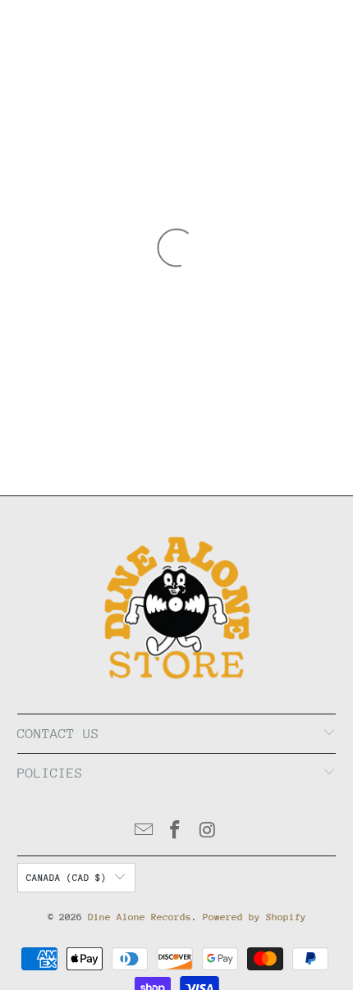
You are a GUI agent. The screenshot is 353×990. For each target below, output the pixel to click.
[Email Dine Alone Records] (143, 832)
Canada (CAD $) (66, 878)
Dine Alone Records (139, 917)
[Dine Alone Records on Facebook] (175, 832)
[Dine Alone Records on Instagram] (207, 832)
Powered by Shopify (254, 917)
